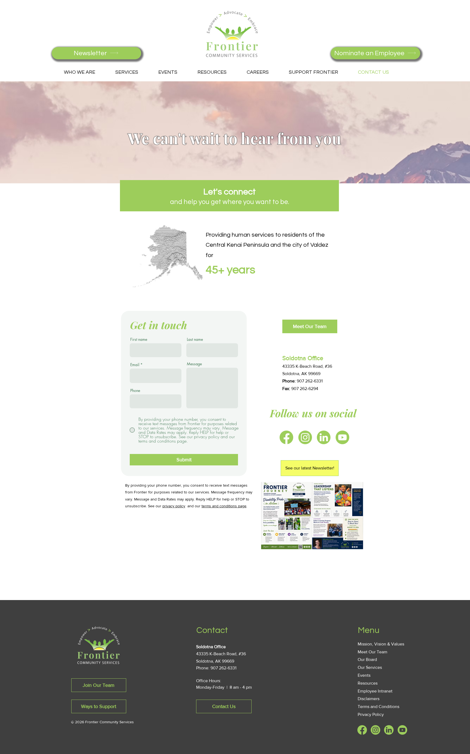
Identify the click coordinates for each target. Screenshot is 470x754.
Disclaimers (368, 698)
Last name (195, 339)
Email (134, 365)
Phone (135, 391)
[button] (85, 72)
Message (194, 364)
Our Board (367, 659)
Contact (212, 630)
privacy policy (173, 506)
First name (138, 339)
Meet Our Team (372, 652)
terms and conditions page (224, 506)
